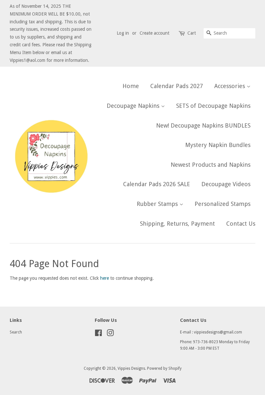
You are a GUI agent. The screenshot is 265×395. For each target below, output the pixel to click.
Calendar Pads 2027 (176, 86)
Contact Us (240, 223)
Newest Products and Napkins (210, 164)
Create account (154, 33)
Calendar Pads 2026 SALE (156, 184)
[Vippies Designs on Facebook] (98, 334)
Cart (191, 33)
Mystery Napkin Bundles (217, 144)
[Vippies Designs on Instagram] (110, 334)
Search (16, 332)
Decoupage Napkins (134, 105)
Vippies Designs (131, 368)
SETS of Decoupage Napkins (213, 105)
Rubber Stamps (158, 203)
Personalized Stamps (222, 203)
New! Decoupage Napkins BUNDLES (203, 125)
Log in (123, 33)
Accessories (230, 86)
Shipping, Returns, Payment (177, 223)
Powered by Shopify (164, 368)
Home (130, 86)
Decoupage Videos (225, 184)
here (104, 278)
